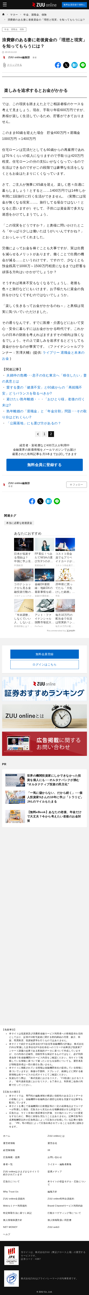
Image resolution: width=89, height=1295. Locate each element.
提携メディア (55, 1171)
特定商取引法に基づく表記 (17, 1213)
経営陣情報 (9, 1150)
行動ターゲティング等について (64, 1213)
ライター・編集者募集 (59, 1164)
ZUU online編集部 (19, 57)
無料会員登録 (45, 654)
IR (49, 1150)
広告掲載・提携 (11, 1157)
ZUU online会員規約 (14, 1198)
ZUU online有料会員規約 (61, 1198)
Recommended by (56, 630)
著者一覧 (8, 1164)
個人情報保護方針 (12, 1220)
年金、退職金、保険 (14, 29)
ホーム (6, 1136)
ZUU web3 (53, 1227)
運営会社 (52, 1143)
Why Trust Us (10, 1191)
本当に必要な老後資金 (19, 523)
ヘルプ (6, 1234)
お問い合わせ (55, 1157)
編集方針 (52, 1191)
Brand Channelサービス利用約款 (65, 1205)
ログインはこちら (44, 664)
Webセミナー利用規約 (15, 1205)
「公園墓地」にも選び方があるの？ (33, 423)
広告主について (11, 1181)
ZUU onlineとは (56, 1136)
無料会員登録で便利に (74, 5)
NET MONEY (10, 1227)
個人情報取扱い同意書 (59, 1220)
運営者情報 (9, 1143)
